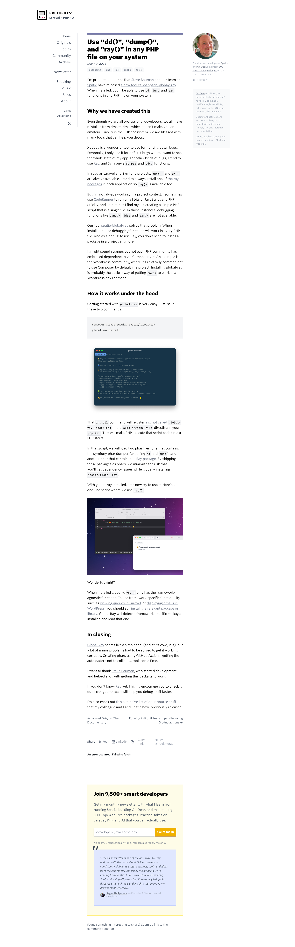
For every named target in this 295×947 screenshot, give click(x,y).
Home (66, 36)
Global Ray (95, 645)
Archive (65, 62)
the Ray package (143, 459)
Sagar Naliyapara (116, 893)
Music (66, 88)
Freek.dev (60, 13)
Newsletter (62, 72)
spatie (127, 70)
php (108, 70)
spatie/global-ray (114, 225)
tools (139, 70)
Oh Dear (201, 67)
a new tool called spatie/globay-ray (148, 85)
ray (117, 70)
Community (61, 56)
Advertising (64, 115)
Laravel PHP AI (62, 17)
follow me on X (157, 842)
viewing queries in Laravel (120, 603)
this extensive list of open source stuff (146, 702)
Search (67, 110)
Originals (64, 43)
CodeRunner (103, 199)
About (66, 101)
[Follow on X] (69, 123)
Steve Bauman (142, 80)
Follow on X (201, 80)
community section (100, 928)
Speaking (64, 82)
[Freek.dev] (42, 15)
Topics (66, 49)
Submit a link (150, 924)
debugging (95, 70)
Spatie (92, 85)
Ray (96, 163)
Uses (67, 95)
